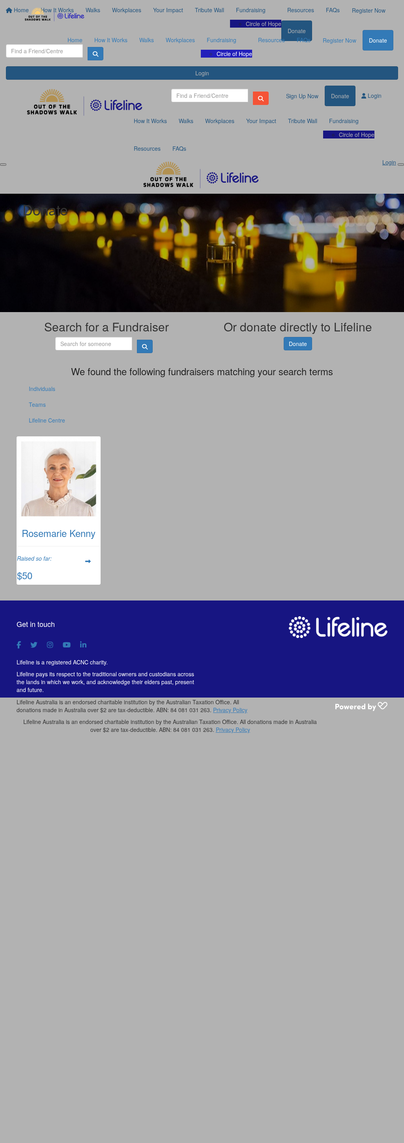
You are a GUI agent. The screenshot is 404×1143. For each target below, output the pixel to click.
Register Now (339, 40)
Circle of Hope (234, 54)
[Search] (261, 98)
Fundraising (221, 40)
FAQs (303, 40)
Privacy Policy (230, 710)
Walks (146, 40)
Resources (271, 40)
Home (74, 40)
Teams (37, 404)
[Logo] (55, 15)
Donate (378, 40)
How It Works (110, 40)
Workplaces (180, 40)
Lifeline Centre (47, 420)
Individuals (42, 389)
